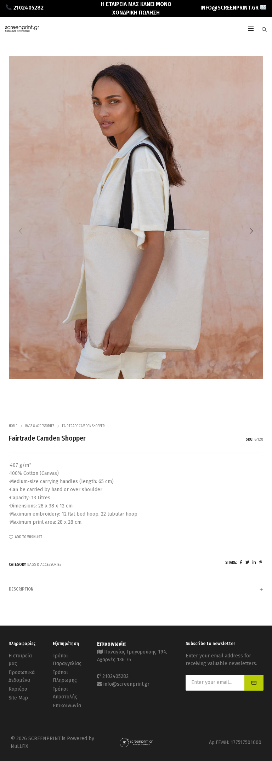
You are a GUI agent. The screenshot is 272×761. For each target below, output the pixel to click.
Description (21, 589)
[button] (251, 231)
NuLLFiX (19, 746)
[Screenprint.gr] (22, 30)
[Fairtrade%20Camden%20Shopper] (241, 562)
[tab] (136, 589)
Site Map (18, 698)
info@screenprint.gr (126, 684)
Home (13, 426)
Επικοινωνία (67, 706)
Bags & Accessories (39, 426)
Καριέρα (17, 689)
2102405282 (115, 676)
